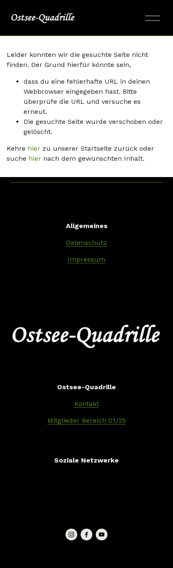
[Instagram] (71, 534)
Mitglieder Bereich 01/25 (86, 420)
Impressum (86, 259)
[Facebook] (86, 534)
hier (34, 148)
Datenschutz (86, 243)
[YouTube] (101, 534)
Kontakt (86, 404)
